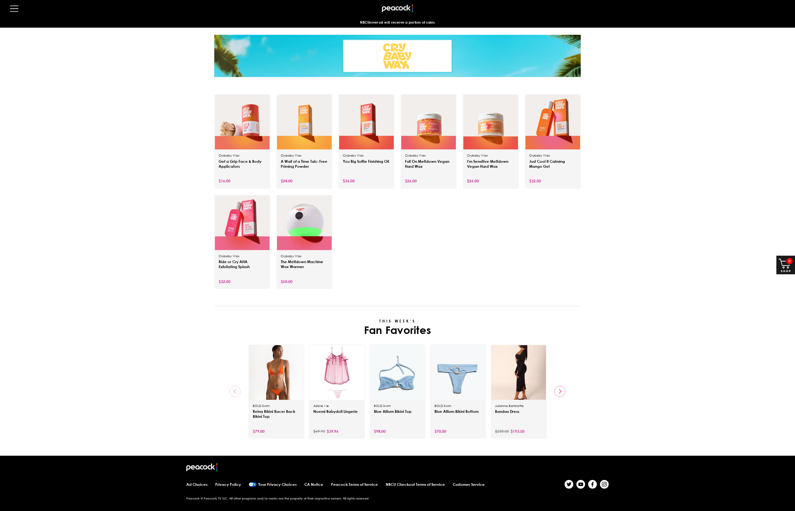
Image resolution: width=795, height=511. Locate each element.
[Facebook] (592, 484)
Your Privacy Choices (277, 484)
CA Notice (313, 484)
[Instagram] (604, 484)
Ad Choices (196, 484)
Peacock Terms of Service (354, 484)
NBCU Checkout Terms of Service (415, 484)
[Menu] (14, 8)
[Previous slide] (235, 391)
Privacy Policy (228, 484)
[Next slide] (560, 391)
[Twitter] (569, 484)
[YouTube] (580, 484)
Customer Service (469, 484)
